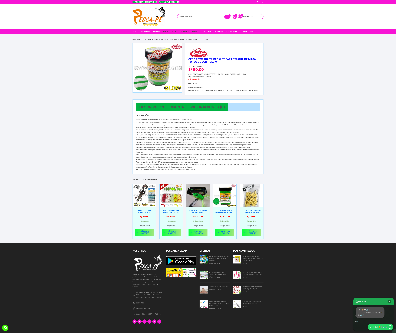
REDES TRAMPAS (232, 32)
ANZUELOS (207, 32)
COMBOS (156, 32)
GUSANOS (149, 39)
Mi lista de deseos (170, 2)
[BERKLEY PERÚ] (198, 53)
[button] (5, 328)
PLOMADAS (219, 32)
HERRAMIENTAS (247, 32)
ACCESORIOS (145, 32)
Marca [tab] (177, 107)
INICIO (135, 32)
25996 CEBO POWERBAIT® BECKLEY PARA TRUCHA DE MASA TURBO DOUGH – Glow (226, 91)
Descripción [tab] (151, 107)
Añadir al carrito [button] (145, 232)
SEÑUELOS (141, 39)
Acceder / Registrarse (145, 2)
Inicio (134, 39)
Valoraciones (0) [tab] (207, 107)
